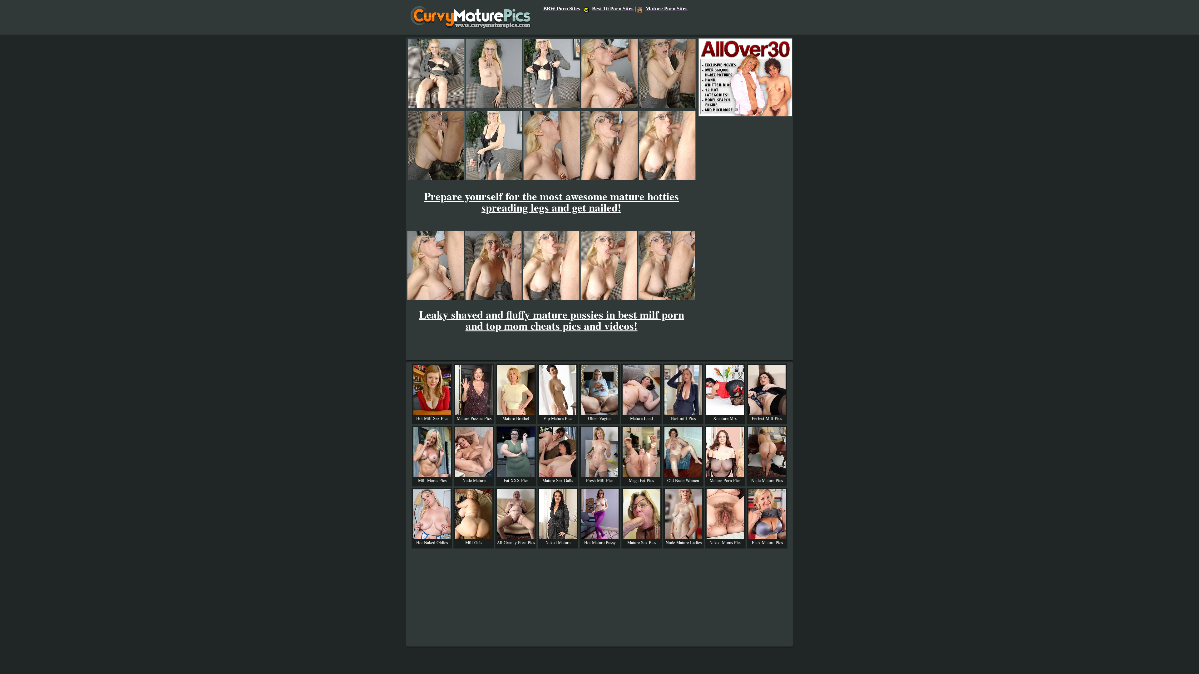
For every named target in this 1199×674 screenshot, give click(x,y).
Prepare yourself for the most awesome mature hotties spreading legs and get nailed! (551, 201)
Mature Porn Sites (666, 9)
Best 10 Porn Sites (613, 9)
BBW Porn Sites (561, 9)
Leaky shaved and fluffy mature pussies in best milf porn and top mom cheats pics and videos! (551, 320)
